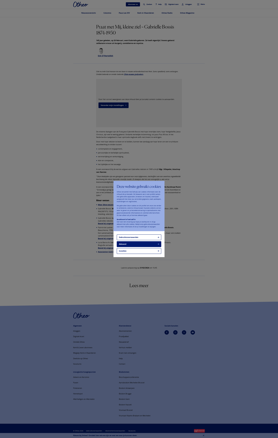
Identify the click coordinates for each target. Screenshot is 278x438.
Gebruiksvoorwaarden (128, 237)
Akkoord (122, 244)
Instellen (123, 251)
